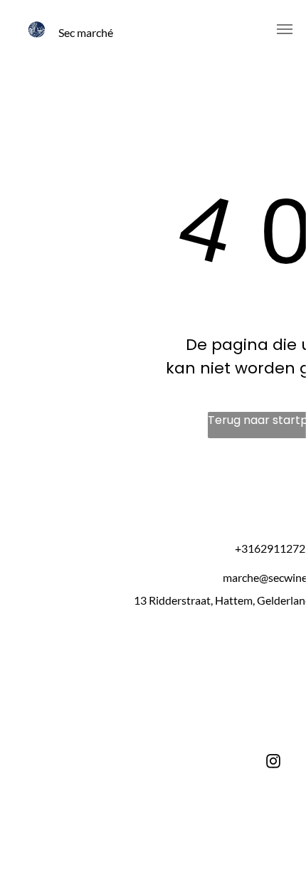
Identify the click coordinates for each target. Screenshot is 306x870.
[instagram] (273, 763)
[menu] (284, 29)
